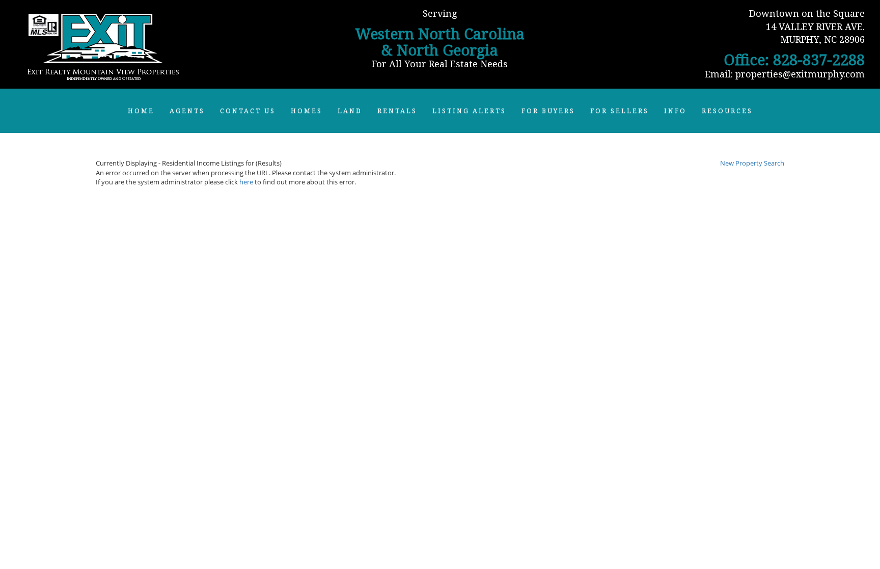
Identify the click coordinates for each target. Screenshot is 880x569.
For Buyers (548, 110)
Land (350, 110)
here (246, 181)
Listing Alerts (469, 110)
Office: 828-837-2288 (794, 59)
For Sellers (619, 110)
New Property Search (752, 163)
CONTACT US (248, 110)
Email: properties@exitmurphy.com (785, 74)
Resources (727, 110)
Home (141, 110)
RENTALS (397, 110)
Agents (187, 110)
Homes (306, 110)
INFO (675, 110)
